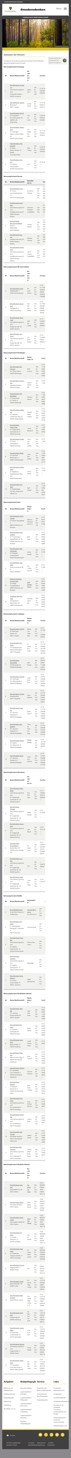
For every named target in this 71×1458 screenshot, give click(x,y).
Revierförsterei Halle (16, 877)
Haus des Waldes (26, 1388)
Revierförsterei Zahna (17, 113)
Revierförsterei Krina (16, 189)
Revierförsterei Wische (17, 1068)
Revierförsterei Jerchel (17, 677)
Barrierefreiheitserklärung (36, 1445)
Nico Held (30, 963)
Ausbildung (7, 1405)
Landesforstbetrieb (60, 1398)
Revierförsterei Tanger (17, 694)
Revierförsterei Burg (16, 910)
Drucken (11, 1435)
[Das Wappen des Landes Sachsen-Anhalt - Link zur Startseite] (10, 10)
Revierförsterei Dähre (16, 1202)
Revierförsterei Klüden (17, 439)
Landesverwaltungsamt (61, 1401)
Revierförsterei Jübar (16, 1281)
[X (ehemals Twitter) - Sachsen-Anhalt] (46, 1435)
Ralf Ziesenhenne (29, 585)
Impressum (51, 1445)
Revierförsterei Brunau (17, 1344)
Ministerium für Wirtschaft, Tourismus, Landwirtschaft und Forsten (60, 1409)
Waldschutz (7, 1401)
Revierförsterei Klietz (16, 289)
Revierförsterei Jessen (17, 103)
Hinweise (31, 1443)
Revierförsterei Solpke (17, 741)
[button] (13, 2)
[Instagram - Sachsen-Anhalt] (51, 1435)
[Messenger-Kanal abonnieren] (62, 1435)
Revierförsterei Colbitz (17, 629)
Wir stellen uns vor (10, 1409)
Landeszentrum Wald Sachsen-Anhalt (35, 17)
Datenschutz (41, 1443)
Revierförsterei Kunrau (17, 1265)
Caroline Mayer (29, 1221)
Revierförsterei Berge (16, 756)
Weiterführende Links (60, 1426)
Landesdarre (58, 1394)
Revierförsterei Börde (16, 453)
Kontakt (50, 1443)
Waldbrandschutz (9, 1394)
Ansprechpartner (42, 1400)
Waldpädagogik (9, 1398)
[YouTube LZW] (40, 1435)
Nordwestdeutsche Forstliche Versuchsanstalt (60, 1420)
